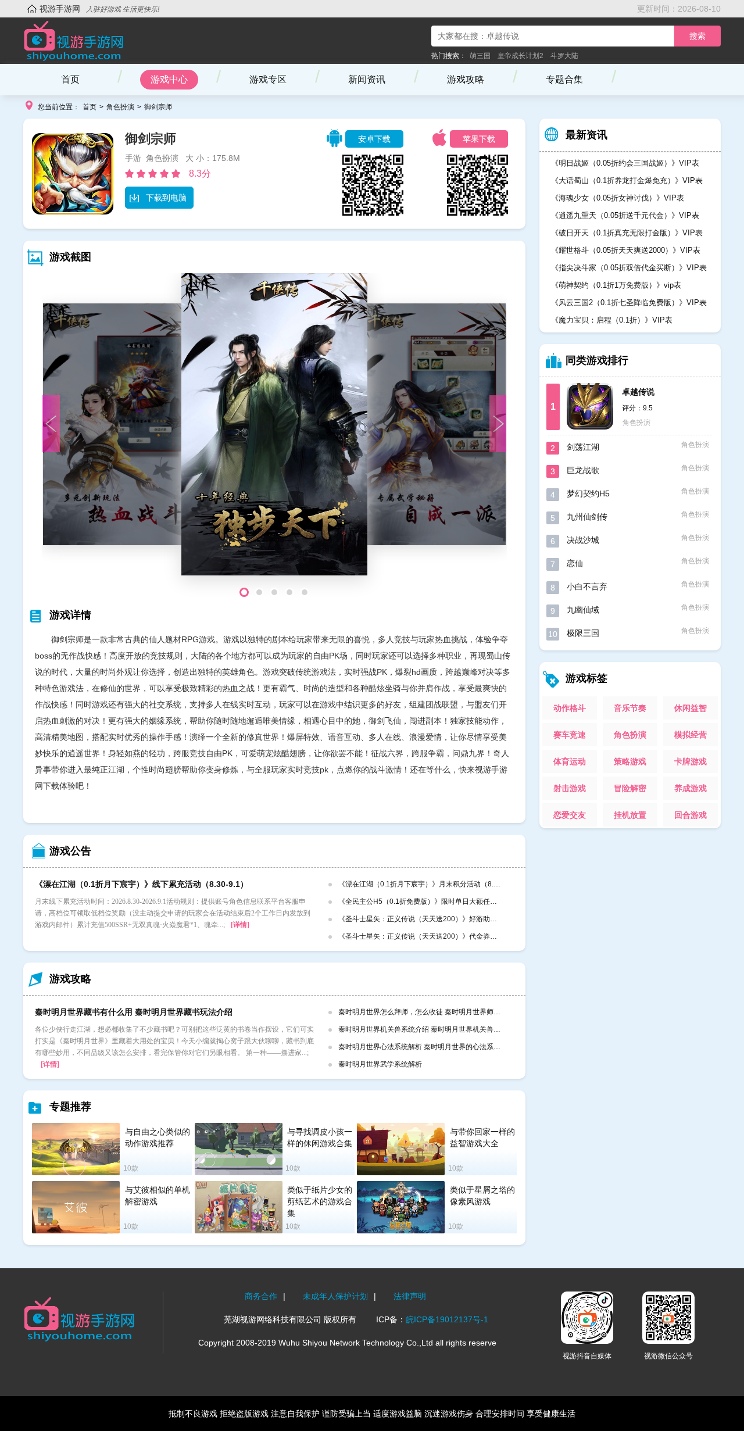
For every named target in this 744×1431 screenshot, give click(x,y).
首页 (70, 79)
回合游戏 (690, 815)
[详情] (240, 925)
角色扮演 (120, 107)
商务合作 (261, 1296)
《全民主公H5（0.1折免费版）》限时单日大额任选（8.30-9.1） (437, 901)
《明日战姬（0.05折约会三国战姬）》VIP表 (625, 163)
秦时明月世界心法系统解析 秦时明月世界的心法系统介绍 (426, 1047)
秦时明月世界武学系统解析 (380, 1064)
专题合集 (564, 79)
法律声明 (410, 1296)
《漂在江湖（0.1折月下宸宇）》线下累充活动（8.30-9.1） (141, 884)
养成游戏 (690, 788)
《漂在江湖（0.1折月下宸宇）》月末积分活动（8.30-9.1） (429, 884)
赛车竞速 (569, 734)
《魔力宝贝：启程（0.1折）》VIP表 (612, 320)
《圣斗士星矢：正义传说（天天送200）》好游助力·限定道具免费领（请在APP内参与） (474, 919)
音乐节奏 (630, 708)
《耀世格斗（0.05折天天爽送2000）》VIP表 (625, 250)
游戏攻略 (465, 79)
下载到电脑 (166, 197)
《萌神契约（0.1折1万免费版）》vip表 (616, 285)
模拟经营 (690, 734)
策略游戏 (630, 761)
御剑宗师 (158, 107)
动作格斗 (569, 708)
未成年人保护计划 (335, 1296)
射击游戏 (569, 788)
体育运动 (569, 761)
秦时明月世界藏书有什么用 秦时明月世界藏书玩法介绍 (134, 1012)
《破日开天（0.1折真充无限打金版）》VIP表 (627, 232)
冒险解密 (630, 788)
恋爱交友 (569, 815)
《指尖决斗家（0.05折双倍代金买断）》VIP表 (629, 267)
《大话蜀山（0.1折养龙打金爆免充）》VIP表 (627, 180)
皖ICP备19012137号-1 (447, 1319)
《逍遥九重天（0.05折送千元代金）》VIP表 (625, 215)
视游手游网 (60, 8)
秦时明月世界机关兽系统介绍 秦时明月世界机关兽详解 (422, 1029)
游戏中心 (169, 79)
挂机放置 (630, 815)
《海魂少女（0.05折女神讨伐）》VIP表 (617, 198)
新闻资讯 (366, 79)
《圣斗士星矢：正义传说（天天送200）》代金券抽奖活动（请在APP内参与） (459, 936)
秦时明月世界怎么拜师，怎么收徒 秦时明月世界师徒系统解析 (433, 1012)
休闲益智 (690, 708)
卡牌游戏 (690, 761)
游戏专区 (268, 79)
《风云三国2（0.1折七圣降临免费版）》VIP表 (629, 302)
